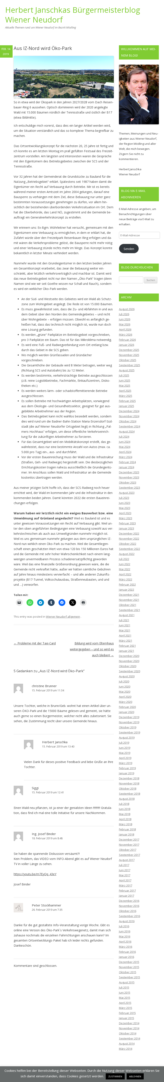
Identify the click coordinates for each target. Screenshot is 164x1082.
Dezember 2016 (129, 901)
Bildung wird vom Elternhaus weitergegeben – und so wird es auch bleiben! (92, 649)
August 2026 (127, 309)
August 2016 (127, 921)
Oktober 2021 (127, 605)
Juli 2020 (124, 681)
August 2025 (127, 370)
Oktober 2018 (127, 788)
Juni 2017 (124, 870)
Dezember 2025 (129, 350)
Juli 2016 (124, 926)
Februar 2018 (127, 829)
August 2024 (127, 431)
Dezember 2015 (129, 962)
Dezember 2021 (129, 595)
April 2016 (125, 941)
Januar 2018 (126, 834)
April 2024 (125, 452)
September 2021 (129, 610)
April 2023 (125, 513)
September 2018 (129, 794)
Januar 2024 (126, 467)
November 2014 (129, 1028)
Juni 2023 (124, 503)
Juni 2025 (124, 380)
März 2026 (125, 334)
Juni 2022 (124, 564)
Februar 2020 (127, 707)
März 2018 (125, 824)
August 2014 (127, 1043)
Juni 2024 (124, 442)
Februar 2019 (127, 768)
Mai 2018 (124, 814)
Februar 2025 (127, 401)
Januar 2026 (126, 345)
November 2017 (129, 845)
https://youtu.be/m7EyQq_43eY (35, 874)
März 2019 (125, 763)
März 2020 (125, 702)
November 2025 (129, 355)
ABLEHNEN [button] (135, 1076)
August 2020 (127, 676)
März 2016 (125, 947)
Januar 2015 (126, 1018)
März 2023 (125, 518)
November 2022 (129, 538)
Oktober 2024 (127, 421)
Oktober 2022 (127, 544)
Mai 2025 (124, 385)
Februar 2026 (127, 340)
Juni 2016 (124, 931)
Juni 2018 (124, 809)
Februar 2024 (127, 462)
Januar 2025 (126, 406)
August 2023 (127, 493)
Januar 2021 (126, 651)
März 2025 (125, 396)
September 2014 (129, 1038)
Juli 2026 (124, 314)
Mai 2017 (124, 875)
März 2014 (125, 1049)
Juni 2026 (124, 319)
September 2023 (129, 487)
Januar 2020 (126, 712)
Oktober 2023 (127, 482)
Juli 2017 (124, 865)
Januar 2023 (126, 528)
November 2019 (129, 722)
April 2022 (125, 574)
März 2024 (125, 457)
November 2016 (129, 906)
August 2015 (127, 982)
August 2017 (127, 860)
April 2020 (125, 697)
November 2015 (129, 967)
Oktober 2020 (127, 666)
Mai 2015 (124, 998)
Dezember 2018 (129, 778)
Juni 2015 (124, 992)
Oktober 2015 (127, 972)
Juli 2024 (124, 436)
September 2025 (129, 365)
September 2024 (129, 426)
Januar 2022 (126, 589)
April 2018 (125, 819)
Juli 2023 (124, 498)
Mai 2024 (124, 447)
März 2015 (125, 1008)
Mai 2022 (124, 569)
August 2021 (127, 615)
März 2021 (125, 640)
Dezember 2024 (129, 411)
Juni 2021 (124, 625)
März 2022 (125, 579)
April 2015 (125, 1003)
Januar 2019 (126, 773)
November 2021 (129, 600)
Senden (129, 249)
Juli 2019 (124, 742)
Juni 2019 (124, 748)
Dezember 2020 (129, 656)
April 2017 (125, 880)
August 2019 (127, 737)
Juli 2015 (124, 987)
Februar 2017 (127, 890)
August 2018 (127, 799)
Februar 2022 (127, 584)
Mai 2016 (124, 936)
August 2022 (127, 554)
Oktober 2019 (127, 727)
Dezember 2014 (129, 1023)
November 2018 (129, 783)
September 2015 (129, 977)
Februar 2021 (127, 646)
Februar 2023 (127, 523)
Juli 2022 (124, 559)
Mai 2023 (124, 508)
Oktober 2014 (127, 1033)
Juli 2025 (124, 375)
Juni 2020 (124, 686)
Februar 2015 (127, 1013)
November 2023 (129, 477)
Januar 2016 (126, 957)
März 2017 (125, 885)
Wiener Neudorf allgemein (63, 616)
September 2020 (129, 671)
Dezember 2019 (129, 717)
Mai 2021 (124, 630)
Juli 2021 (124, 620)
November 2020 (129, 661)
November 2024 (129, 416)
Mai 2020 (124, 691)
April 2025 (125, 391)
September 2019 (129, 732)
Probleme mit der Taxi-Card (35, 643)
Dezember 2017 (129, 839)
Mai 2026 (124, 324)
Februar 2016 (127, 952)
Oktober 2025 (127, 360)
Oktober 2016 (127, 911)
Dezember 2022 (129, 533)
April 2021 (125, 635)
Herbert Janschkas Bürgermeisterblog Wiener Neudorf (72, 15)
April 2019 (125, 758)
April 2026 (125, 329)
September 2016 (129, 916)
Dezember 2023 (129, 472)
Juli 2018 (124, 804)
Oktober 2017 (127, 850)
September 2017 (129, 855)
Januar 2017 (126, 896)
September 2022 (129, 549)
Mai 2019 (124, 753)
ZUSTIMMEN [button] (115, 1076)
